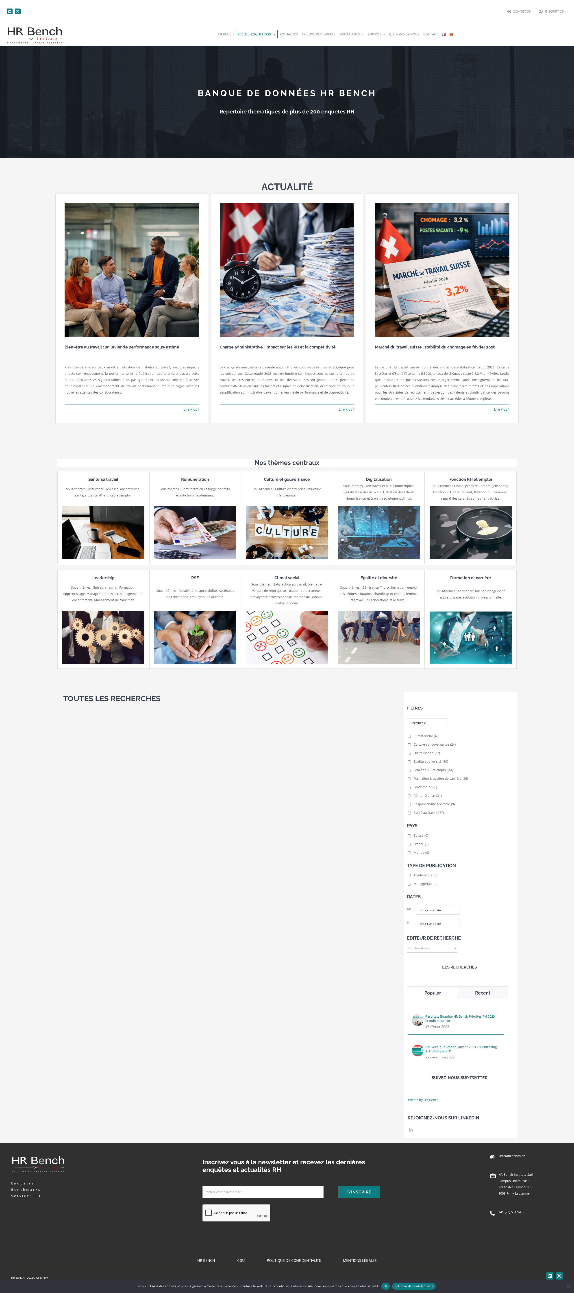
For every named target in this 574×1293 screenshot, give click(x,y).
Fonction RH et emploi (433, 770)
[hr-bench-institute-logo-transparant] (35, 26)
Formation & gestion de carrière (441, 778)
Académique (425, 875)
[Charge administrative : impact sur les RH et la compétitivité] (287, 270)
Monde (421, 852)
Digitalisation (427, 753)
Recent (482, 993)
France (421, 844)
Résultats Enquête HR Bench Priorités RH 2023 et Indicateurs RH (460, 1018)
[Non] (568, 1286)
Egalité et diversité (431, 761)
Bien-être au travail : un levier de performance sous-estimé (122, 347)
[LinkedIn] (411, 1130)
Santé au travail (429, 812)
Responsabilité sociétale (434, 804)
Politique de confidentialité (413, 1286)
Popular (432, 993)
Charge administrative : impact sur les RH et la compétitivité (278, 347)
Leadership (425, 787)
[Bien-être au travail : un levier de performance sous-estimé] (132, 270)
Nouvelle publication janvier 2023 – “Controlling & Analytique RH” (461, 1049)
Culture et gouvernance (435, 744)
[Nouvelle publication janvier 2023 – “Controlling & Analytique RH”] (418, 1048)
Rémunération (428, 795)
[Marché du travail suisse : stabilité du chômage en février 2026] (442, 270)
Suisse (421, 835)
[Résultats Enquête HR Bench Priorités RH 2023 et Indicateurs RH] (418, 1017)
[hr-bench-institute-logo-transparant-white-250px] (38, 1155)
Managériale (425, 884)
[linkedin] (10, 11)
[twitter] (18, 11)
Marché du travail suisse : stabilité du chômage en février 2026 (435, 347)
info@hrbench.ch (511, 1156)
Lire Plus (190, 409)
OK (386, 1286)
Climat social (426, 736)
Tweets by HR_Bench (423, 1100)
